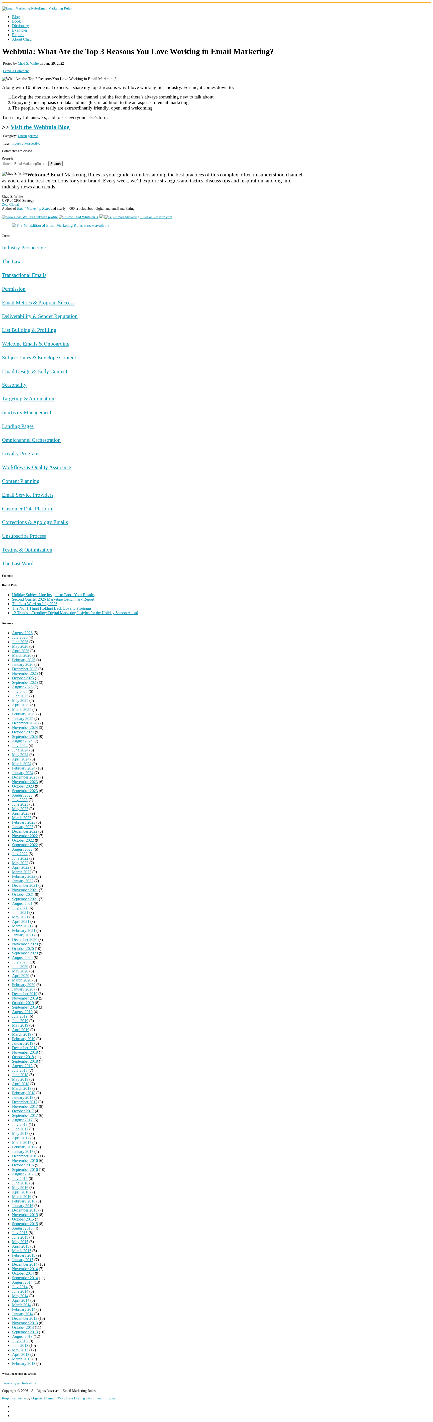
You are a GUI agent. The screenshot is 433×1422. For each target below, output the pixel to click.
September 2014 (25, 1278)
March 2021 (21, 926)
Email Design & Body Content (34, 371)
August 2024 (22, 741)
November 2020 (25, 944)
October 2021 (23, 894)
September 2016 (25, 1169)
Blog (16, 17)
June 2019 (20, 1021)
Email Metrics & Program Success (38, 302)
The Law (11, 261)
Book (16, 21)
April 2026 (20, 651)
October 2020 (23, 948)
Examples (20, 30)
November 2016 (25, 1160)
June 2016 (20, 1183)
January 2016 (22, 1206)
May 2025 (20, 700)
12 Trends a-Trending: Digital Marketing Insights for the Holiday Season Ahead (75, 613)
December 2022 (24, 831)
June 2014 (20, 1291)
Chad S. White (28, 63)
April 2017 (20, 1138)
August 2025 (22, 687)
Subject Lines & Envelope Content (39, 357)
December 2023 (24, 777)
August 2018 (22, 1066)
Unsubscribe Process (24, 536)
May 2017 (20, 1133)
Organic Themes (43, 1398)
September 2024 (25, 736)
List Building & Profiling (29, 330)
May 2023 (20, 809)
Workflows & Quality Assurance (36, 467)
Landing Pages (18, 426)
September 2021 (25, 899)
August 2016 (22, 1174)
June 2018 (20, 1075)
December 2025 (24, 669)
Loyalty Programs (21, 453)
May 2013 (20, 1350)
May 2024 (20, 754)
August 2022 (22, 849)
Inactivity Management (26, 412)
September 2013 (25, 1332)
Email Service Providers (27, 495)
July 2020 (20, 962)
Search (7, 159)
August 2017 (22, 1120)
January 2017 (22, 1151)
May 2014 (20, 1296)
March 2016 (21, 1196)
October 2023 (23, 786)
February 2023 (23, 822)
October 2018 (23, 1057)
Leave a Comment (16, 71)
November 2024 (25, 727)
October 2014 (23, 1273)
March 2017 (21, 1142)
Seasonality (14, 385)
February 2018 (23, 1093)
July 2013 (20, 1341)
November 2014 (25, 1269)
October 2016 (23, 1165)
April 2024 (20, 759)
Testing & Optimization (27, 550)
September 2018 (25, 1061)
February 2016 (23, 1201)
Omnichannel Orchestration (31, 440)
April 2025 (20, 705)
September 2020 (25, 953)
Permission (14, 289)
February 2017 (23, 1147)
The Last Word (18, 563)
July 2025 (20, 691)
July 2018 (20, 1070)
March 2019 (21, 1034)
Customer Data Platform (27, 508)
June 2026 (20, 642)
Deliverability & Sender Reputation (40, 316)
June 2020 (20, 966)
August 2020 (22, 957)
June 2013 (20, 1345)
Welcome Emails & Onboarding (36, 344)
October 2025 (23, 678)
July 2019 (20, 1016)
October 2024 (23, 732)
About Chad (22, 39)
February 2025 (23, 714)
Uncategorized (28, 136)
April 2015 (20, 1246)
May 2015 (20, 1242)
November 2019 (25, 998)
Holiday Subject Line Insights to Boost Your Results (53, 595)
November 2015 (25, 1215)
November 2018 (25, 1052)
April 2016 (20, 1192)
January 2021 (22, 935)
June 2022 (20, 858)
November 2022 (25, 836)
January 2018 (22, 1097)
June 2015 (20, 1237)
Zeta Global (10, 204)
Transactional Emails (24, 275)
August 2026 (22, 633)
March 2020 (21, 980)
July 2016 (20, 1178)
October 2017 (23, 1111)
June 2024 (20, 750)
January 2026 (22, 664)
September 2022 (25, 845)
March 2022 (21, 872)
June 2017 (20, 1129)
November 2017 (25, 1106)
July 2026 (20, 637)
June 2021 (20, 912)
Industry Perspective (26, 143)
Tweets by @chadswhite (19, 1383)
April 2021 (20, 921)
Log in (110, 1398)
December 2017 (24, 1102)
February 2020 (23, 984)
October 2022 (23, 840)
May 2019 (20, 1025)
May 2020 (20, 971)
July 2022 (20, 854)
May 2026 (20, 646)
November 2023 (25, 782)
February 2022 (23, 876)
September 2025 (25, 682)
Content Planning (21, 481)
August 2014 (22, 1282)
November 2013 (25, 1323)
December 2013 (24, 1318)
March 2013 (21, 1359)
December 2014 (24, 1264)
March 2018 (21, 1088)
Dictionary (20, 26)
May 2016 (20, 1187)
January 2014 (22, 1314)
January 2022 (22, 881)
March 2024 (21, 763)
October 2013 (23, 1327)
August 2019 (22, 1012)
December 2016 (24, 1156)
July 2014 (20, 1287)
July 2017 (20, 1124)
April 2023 (20, 813)
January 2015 (22, 1260)
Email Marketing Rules (55, 8)
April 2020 (20, 975)
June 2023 (20, 804)
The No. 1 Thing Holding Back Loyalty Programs (51, 608)
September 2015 (25, 1224)
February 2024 (23, 768)
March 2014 (21, 1305)
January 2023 (22, 827)
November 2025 (25, 673)
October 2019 (23, 1003)
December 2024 (24, 723)
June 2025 (20, 696)
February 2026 (23, 660)
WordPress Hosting (71, 1398)
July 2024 (20, 745)
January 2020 (22, 989)
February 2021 (23, 930)
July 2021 (20, 908)
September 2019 (25, 1007)
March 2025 (21, 709)
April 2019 (20, 1030)
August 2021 (22, 903)
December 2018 (24, 1048)
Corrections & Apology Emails (35, 522)
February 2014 (23, 1309)
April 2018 (20, 1084)
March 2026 (21, 655)
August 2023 (22, 795)
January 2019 (22, 1043)
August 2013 (22, 1336)
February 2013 (23, 1363)
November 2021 (25, 890)
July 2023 (20, 800)
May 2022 (20, 863)
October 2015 (23, 1219)
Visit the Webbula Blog (40, 127)
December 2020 (24, 939)
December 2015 (24, 1210)
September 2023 (25, 791)
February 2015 (23, 1255)
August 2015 (22, 1228)
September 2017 (25, 1115)
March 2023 (21, 818)
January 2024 (22, 773)
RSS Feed (95, 1398)
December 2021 (24, 885)
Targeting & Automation (28, 398)
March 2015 (21, 1251)
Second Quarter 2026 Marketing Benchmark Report (53, 599)
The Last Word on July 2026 (34, 604)
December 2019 (24, 994)
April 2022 (20, 867)
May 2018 (20, 1079)
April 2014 (20, 1300)
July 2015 (20, 1233)
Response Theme (14, 1398)
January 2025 (22, 718)
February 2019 (23, 1039)
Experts (18, 35)
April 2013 (20, 1354)
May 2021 (20, 917)
